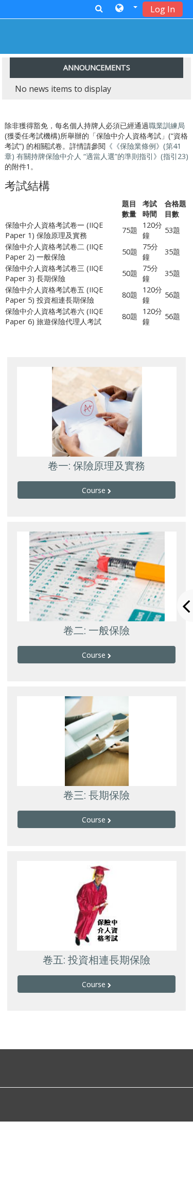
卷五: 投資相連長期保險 (96, 960)
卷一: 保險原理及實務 (96, 466)
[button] (126, 9)
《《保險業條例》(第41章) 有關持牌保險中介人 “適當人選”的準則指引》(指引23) (96, 151)
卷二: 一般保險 (96, 630)
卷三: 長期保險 (96, 795)
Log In (162, 9)
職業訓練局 (167, 125)
